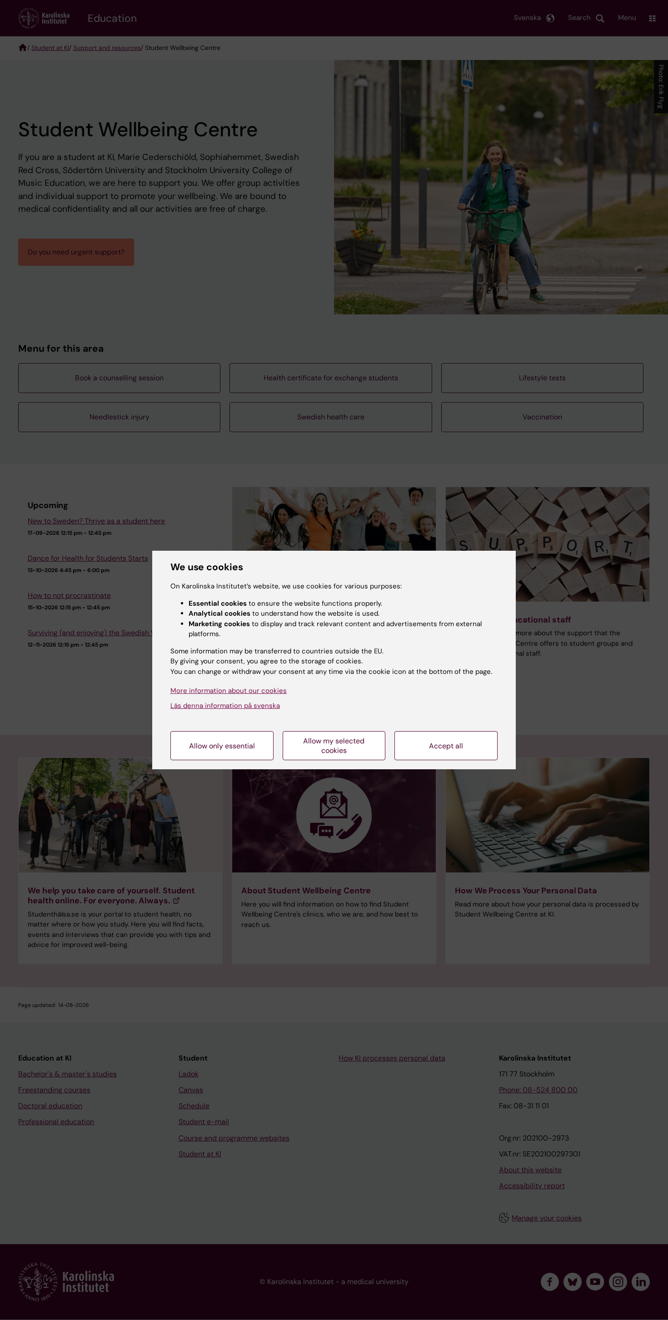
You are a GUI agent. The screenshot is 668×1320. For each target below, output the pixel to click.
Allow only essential (222, 746)
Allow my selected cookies (333, 745)
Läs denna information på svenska (225, 705)
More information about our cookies (228, 690)
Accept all (446, 746)
